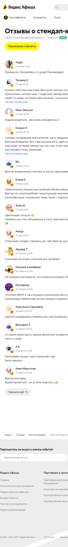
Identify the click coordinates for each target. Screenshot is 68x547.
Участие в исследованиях (13, 504)
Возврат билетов (9, 498)
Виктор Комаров (37, 435)
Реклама (64, 537)
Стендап (20, 435)
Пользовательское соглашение (17, 486)
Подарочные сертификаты (14, 492)
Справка (4, 480)
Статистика (49, 537)
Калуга (8, 435)
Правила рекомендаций (13, 510)
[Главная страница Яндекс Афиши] (5, 7)
